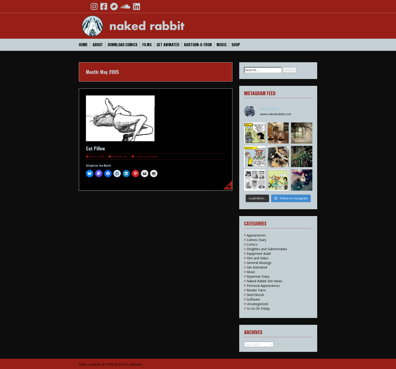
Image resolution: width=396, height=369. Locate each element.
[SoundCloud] (125, 8)
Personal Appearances (263, 285)
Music (222, 44)
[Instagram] (94, 8)
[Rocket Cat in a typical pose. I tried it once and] (278, 156)
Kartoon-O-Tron (198, 44)
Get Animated (168, 44)
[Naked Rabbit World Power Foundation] (144, 25)
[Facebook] (103, 8)
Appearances (256, 235)
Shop (235, 44)
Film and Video (257, 258)
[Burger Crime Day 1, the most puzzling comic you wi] (254, 156)
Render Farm (256, 290)
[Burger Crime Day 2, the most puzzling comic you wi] (254, 133)
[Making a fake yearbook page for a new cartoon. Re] (254, 180)
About (98, 44)
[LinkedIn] (136, 8)
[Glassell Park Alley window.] (301, 133)
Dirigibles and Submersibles (267, 249)
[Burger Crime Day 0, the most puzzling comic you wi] (278, 180)
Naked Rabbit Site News (264, 281)
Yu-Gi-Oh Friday (258, 308)
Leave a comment (146, 156)
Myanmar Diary (258, 276)
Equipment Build (259, 253)
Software (253, 299)
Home (83, 44)
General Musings (259, 262)
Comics (252, 244)
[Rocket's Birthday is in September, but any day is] (278, 133)
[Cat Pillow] (120, 118)
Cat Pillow (95, 148)
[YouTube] (84, 8)
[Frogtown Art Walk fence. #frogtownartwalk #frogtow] (301, 156)
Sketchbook (119, 156)
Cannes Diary (256, 240)
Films (147, 44)
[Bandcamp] (114, 8)
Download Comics (123, 44)
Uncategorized (257, 304)
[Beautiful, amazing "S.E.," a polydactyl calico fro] (301, 180)
